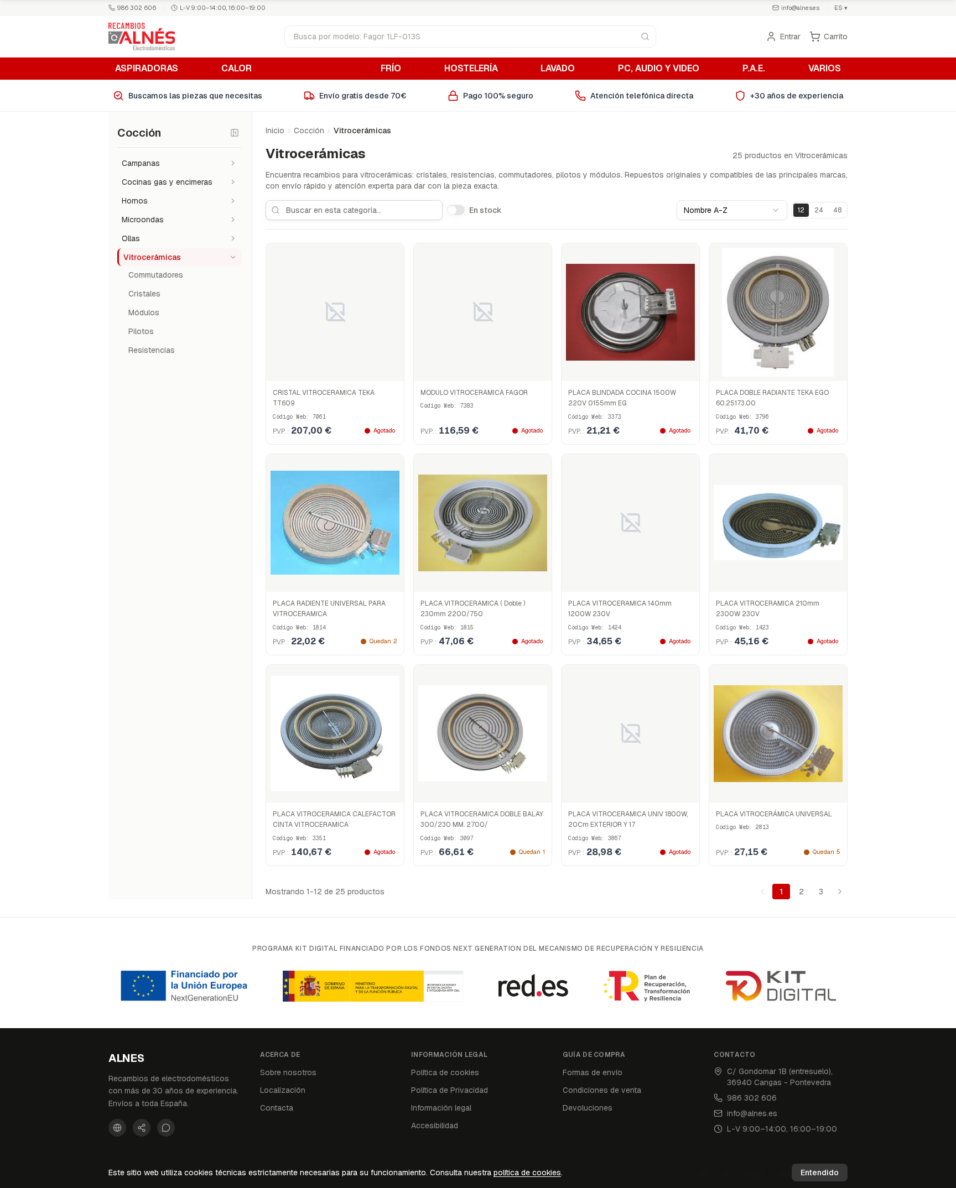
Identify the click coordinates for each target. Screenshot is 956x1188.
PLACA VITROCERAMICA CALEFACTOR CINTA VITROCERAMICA (334, 820)
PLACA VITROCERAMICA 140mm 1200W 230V (620, 609)
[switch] (456, 210)
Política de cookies (445, 1072)
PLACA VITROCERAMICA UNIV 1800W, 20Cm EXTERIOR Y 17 (628, 820)
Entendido (820, 1172)
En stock (485, 210)
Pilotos (141, 331)
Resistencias (151, 350)
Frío (391, 68)
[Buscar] (645, 36)
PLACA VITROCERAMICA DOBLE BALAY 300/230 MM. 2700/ (481, 820)
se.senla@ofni (800, 8)
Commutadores (155, 275)
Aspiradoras (146, 68)
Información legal (441, 1108)
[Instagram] (141, 1128)
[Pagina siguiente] (840, 891)
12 (801, 210)
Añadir (340, 580)
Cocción (316, 68)
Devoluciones (587, 1108)
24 (818, 210)
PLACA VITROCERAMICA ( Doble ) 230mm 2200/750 (472, 609)
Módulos (143, 312)
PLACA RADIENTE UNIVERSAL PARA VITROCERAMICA (329, 609)
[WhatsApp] (166, 1128)
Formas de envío (592, 1072)
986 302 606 (136, 8)
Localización (282, 1090)
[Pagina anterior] (762, 891)
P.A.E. (753, 68)
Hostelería (471, 68)
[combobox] (732, 210)
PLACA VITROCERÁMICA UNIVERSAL (774, 814)
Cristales (144, 294)
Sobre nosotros (288, 1072)
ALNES (126, 1058)
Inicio (275, 131)
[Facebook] (117, 1128)
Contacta (276, 1108)
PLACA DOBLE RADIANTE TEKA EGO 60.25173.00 (772, 398)
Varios (824, 68)
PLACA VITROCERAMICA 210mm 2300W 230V (767, 609)
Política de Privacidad (449, 1090)
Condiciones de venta (602, 1090)
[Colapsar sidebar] (234, 132)
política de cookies (527, 1172)
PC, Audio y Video (658, 68)
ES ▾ (841, 8)
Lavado (558, 68)
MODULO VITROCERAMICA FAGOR (474, 392)
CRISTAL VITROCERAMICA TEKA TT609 (324, 398)
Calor (236, 68)
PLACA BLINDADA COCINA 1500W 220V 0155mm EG (622, 398)
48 (837, 210)
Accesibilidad (434, 1125)
